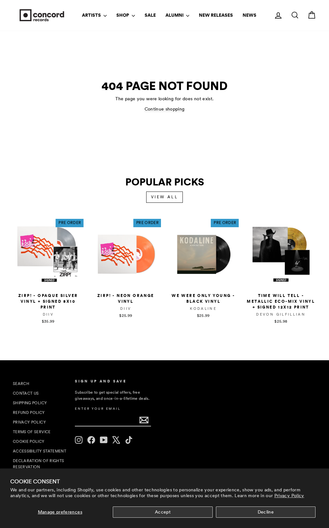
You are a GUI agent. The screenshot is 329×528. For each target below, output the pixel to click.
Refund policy (29, 412)
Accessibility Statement (39, 451)
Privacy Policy (289, 495)
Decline (266, 512)
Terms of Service (32, 432)
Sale (150, 15)
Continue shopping (165, 109)
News (249, 15)
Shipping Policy (30, 403)
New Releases (216, 15)
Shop (123, 15)
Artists (92, 15)
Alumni (174, 15)
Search (21, 383)
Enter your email (97, 408)
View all (164, 197)
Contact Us (26, 393)
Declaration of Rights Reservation (38, 464)
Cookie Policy (29, 441)
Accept (163, 512)
